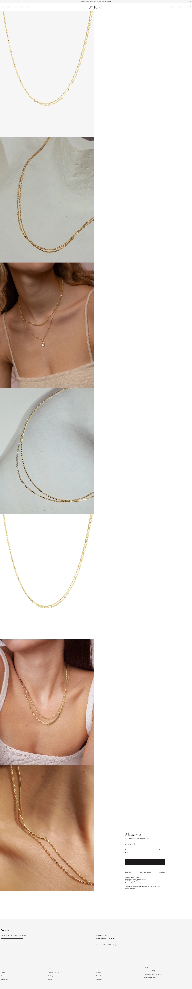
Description (128, 872)
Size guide (162, 850)
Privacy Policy (4, 979)
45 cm (126, 852)
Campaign (99, 979)
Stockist (50, 979)
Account (180, 7)
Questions (162, 872)
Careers (3, 972)
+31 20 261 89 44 (113, 938)
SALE (2, 7)
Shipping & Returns (145, 872)
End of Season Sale (99, 1)
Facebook (98, 972)
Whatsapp (123, 945)
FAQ (49, 969)
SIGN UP (29, 940)
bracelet (138, 883)
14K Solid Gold (131, 844)
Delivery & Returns (53, 976)
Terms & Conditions (53, 972)
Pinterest (98, 976)
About (22, 7)
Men (15, 7)
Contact (3, 976)
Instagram (99, 969)
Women (9, 7)
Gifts (28, 7)
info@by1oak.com (130, 888)
